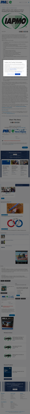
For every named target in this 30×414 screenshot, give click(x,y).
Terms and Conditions (13, 68)
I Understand (17, 74)
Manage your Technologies (11, 74)
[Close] (25, 61)
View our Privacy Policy (18, 71)
